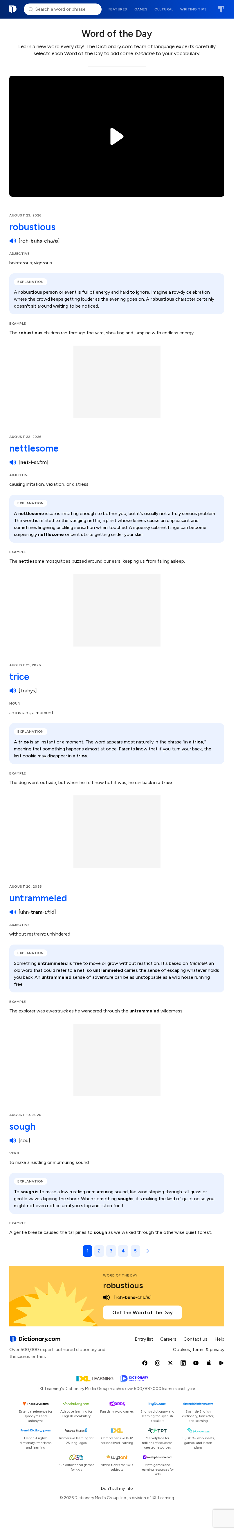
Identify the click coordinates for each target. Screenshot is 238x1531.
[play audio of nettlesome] (12, 462)
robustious (32, 226)
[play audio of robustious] (12, 240)
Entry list (144, 1339)
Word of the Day (120, 1275)
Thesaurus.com (221, 9)
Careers (168, 1339)
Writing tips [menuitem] (193, 9)
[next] (147, 1251)
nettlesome (34, 448)
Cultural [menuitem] (163, 9)
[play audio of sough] (12, 1140)
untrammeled (38, 898)
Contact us (195, 1339)
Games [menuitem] (141, 9)
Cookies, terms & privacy (198, 1349)
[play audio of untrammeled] (12, 912)
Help (219, 1339)
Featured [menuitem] (118, 9)
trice (19, 676)
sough (22, 1126)
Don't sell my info (117, 1488)
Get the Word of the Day (142, 1312)
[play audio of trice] (12, 690)
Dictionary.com (13, 9)
